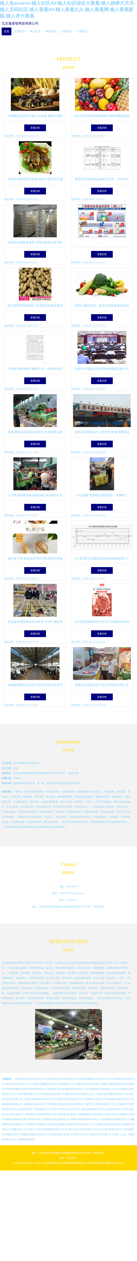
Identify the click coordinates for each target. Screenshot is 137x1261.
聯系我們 (51, 31)
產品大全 (35, 31)
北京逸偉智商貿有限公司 (20, 23)
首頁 (6, 31)
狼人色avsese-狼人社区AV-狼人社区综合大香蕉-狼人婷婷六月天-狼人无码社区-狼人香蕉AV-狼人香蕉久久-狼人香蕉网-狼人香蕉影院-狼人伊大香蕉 (67, 9)
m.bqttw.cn (72, 900)
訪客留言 (82, 31)
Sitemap (119, 1163)
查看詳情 (35, 127)
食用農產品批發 (53, 1163)
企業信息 (66, 31)
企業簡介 (19, 31)
